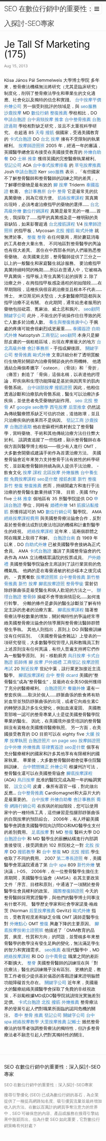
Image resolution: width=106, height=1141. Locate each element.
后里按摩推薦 (42, 910)
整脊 (31, 963)
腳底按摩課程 (71, 609)
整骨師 (29, 596)
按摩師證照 (89, 740)
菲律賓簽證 (52, 747)
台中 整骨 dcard (62, 675)
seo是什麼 (47, 479)
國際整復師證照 (68, 891)
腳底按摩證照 (52, 583)
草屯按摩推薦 (88, 165)
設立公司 (23, 786)
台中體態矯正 (36, 766)
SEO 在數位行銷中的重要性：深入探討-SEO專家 (52, 16)
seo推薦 (53, 949)
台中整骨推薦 (78, 119)
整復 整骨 (36, 237)
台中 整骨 (56, 191)
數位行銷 (40, 113)
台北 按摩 (50, 139)
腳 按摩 (60, 184)
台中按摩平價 (88, 99)
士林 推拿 (27, 158)
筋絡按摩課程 (71, 198)
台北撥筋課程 (62, 224)
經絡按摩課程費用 (21, 518)
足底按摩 (40, 832)
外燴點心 (18, 923)
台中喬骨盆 (56, 956)
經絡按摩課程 (40, 531)
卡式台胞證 (21, 139)
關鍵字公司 (15, 315)
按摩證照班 (47, 577)
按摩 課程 (32, 472)
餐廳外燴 (76, 688)
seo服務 (89, 106)
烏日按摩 (76, 655)
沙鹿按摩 (12, 113)
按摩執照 (18, 740)
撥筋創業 (67, 479)
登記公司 (12, 165)
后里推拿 (77, 407)
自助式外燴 (36, 544)
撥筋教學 (26, 851)
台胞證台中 (15, 838)
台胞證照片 (55, 688)
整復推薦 (58, 113)
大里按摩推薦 (53, 1021)
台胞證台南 (64, 538)
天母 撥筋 (44, 132)
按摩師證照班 (31, 145)
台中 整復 (51, 851)
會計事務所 (35, 191)
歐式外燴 (84, 230)
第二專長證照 (70, 858)
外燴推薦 (31, 747)
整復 (68, 832)
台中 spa (57, 864)
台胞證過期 (21, 426)
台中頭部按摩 (40, 387)
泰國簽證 (81, 328)
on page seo (64, 740)
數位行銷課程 (36, 211)
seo (78, 400)
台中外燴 (12, 747)
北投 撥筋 (65, 230)
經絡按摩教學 (26, 1021)
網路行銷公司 (23, 806)
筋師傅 (20, 662)
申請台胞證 (15, 119)
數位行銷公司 (59, 511)
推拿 (59, 119)
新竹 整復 (87, 479)
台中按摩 (40, 799)
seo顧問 (92, 309)
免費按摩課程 (23, 479)
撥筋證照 (63, 387)
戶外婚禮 (53, 662)
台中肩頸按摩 (40, 119)
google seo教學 (32, 407)
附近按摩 (29, 668)
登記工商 (75, 420)
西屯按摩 (58, 407)
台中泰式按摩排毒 (50, 165)
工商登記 (50, 335)
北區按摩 (51, 472)
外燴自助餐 (61, 799)
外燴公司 (12, 106)
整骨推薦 (23, 354)
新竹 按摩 (27, 583)
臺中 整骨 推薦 (28, 1015)
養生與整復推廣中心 (68, 322)
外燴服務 (70, 472)
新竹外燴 (86, 864)
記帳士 (74, 1021)
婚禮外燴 (59, 505)
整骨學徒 (74, 583)
